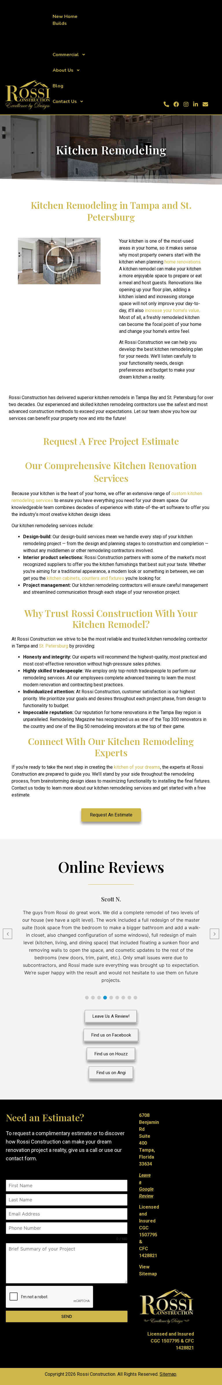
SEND (66, 1316)
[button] (59, 261)
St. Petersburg (53, 646)
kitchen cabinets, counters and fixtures (85, 578)
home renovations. (182, 262)
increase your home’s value (171, 310)
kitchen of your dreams (137, 767)
